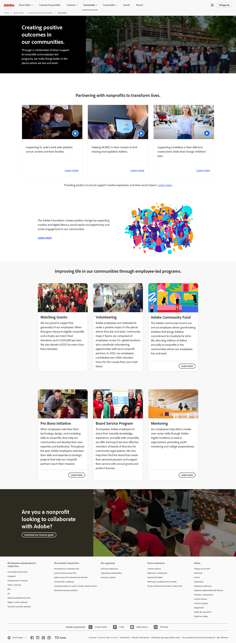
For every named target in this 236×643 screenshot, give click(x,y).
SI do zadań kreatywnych (17, 572)
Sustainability (109, 5)
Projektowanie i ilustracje (18, 580)
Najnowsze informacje (203, 586)
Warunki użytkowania (140, 637)
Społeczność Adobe (155, 577)
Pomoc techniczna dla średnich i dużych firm (164, 586)
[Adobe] (9, 5)
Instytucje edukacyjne (109, 569)
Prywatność (125, 637)
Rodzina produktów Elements (19, 598)
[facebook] (32, 637)
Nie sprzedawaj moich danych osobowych (198, 637)
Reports (139, 5)
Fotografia (12, 576)
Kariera (197, 577)
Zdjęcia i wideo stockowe (18, 602)
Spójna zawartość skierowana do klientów (71, 577)
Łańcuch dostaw (200, 599)
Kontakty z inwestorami (203, 595)
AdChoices (224, 637)
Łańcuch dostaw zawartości (65, 573)
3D (9, 593)
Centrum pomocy (154, 569)
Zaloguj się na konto (202, 569)
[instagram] (37, 637)
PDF (9, 589)
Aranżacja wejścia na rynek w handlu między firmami (72, 586)
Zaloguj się (224, 5)
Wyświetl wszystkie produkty (19, 606)
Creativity (71, 5)
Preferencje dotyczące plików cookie (165, 637)
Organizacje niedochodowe (111, 573)
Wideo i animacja (14, 585)
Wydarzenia (198, 582)
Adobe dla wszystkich (202, 612)
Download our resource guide (39, 534)
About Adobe (25, 5)
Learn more (72, 170)
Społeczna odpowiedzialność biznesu (208, 590)
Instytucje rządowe (108, 577)
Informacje (198, 573)
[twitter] (43, 637)
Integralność (199, 608)
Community (89, 5)
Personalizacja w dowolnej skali (66, 569)
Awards (126, 5)
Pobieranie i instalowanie (157, 573)
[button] (212, 5)
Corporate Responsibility (49, 5)
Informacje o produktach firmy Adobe (162, 582)
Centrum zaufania (201, 603)
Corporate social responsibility (40, 13)
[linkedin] (49, 637)
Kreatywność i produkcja (64, 582)
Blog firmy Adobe (201, 616)
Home (6, 13)
